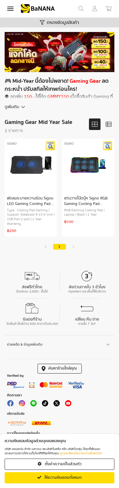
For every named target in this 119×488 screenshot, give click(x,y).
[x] (56, 405)
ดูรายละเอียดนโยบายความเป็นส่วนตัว (81, 453)
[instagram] (21, 405)
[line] (33, 405)
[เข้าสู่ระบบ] (95, 8)
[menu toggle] (10, 8)
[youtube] (68, 405)
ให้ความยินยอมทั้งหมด (63, 477)
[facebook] (10, 405)
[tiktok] (45, 405)
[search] (81, 8)
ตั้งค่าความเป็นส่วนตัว (62, 464)
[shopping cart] (108, 8)
